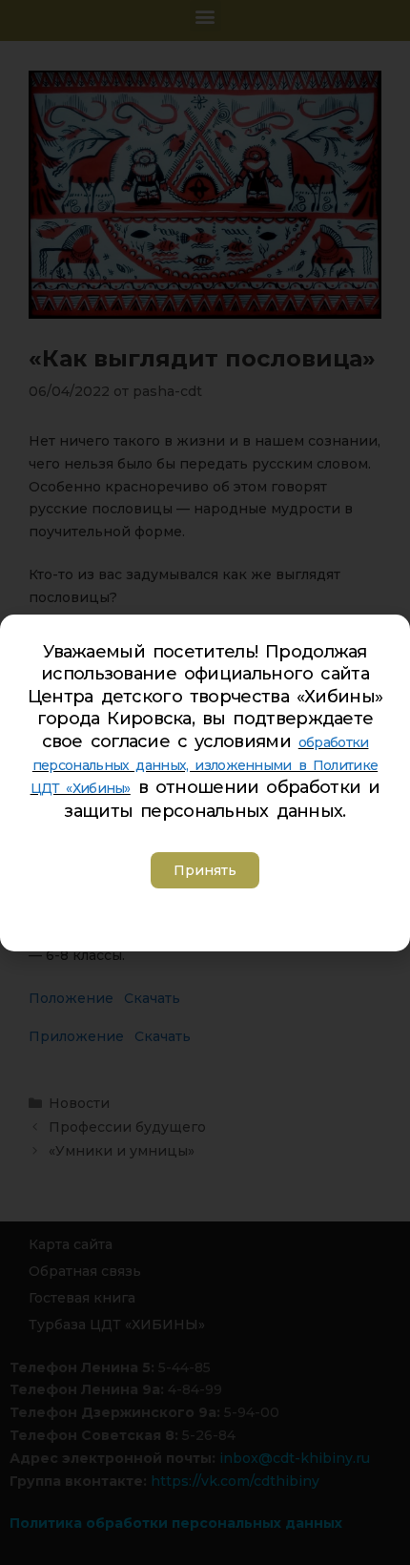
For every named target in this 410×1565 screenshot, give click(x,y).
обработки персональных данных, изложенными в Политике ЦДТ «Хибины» (205, 765)
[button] (205, 870)
